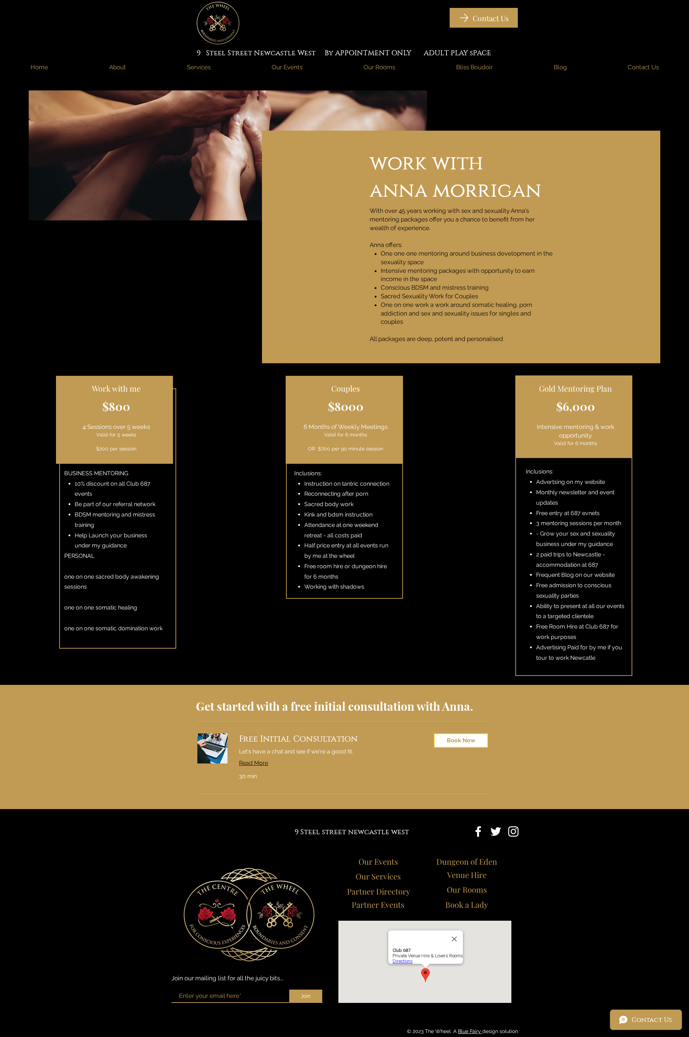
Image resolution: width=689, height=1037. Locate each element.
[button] (461, 740)
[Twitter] (496, 832)
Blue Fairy (470, 1031)
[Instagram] (513, 832)
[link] (330, 739)
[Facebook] (478, 832)
